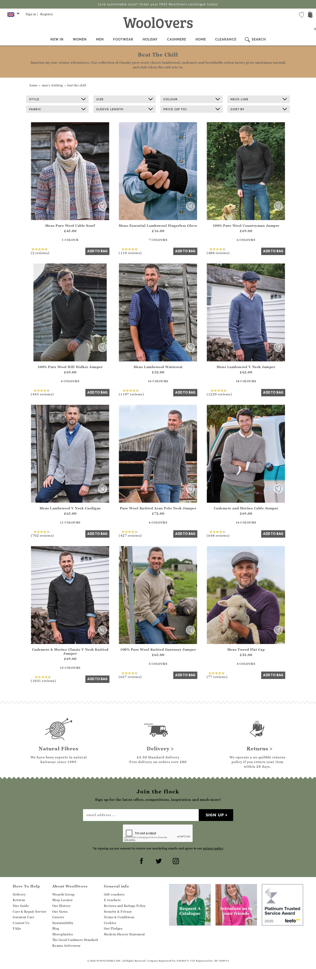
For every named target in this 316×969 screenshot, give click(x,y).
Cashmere (176, 39)
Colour (170, 99)
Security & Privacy (118, 911)
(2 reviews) (40, 253)
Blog (55, 928)
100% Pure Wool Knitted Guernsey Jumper (158, 649)
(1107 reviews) (131, 394)
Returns (19, 900)
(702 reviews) (42, 535)
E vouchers (112, 900)
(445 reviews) (42, 394)
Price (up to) (175, 109)
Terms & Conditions (119, 917)
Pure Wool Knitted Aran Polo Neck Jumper (158, 508)
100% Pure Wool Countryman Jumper (246, 225)
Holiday (150, 39)
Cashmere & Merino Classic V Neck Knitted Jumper (70, 651)
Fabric (35, 109)
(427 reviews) (130, 535)
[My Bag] (310, 15)
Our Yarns (60, 911)
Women (80, 39)
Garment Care (23, 917)
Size (100, 99)
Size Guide (21, 906)
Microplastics (62, 934)
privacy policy (213, 848)
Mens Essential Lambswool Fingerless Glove (158, 225)
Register (46, 14)
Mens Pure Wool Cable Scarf (70, 225)
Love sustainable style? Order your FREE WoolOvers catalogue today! (158, 4)
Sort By (237, 109)
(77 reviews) (217, 677)
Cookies (110, 923)
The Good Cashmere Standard (75, 940)
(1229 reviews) (219, 394)
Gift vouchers (114, 894)
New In (57, 39)
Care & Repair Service (29, 911)
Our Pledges (113, 928)
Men (100, 39)
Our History (61, 906)
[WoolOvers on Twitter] (158, 860)
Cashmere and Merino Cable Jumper (246, 508)
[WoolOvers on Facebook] (141, 860)
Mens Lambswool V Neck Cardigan (70, 508)
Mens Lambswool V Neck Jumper (246, 367)
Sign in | (32, 14)
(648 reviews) (218, 535)
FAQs (17, 928)
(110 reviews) (130, 253)
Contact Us (21, 923)
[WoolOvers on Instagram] (175, 860)
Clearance (225, 39)
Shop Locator (62, 900)
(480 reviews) (218, 253)
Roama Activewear (66, 945)
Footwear (123, 39)
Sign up (215, 815)
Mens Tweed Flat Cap (246, 649)
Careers (58, 917)
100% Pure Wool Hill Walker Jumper (70, 367)
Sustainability (63, 923)
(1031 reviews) (43, 680)
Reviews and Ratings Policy (125, 906)
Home (200, 39)
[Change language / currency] (12, 15)
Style (34, 99)
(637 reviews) (130, 677)
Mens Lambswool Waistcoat (158, 367)
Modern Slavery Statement (124, 934)
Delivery (19, 894)
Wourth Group (63, 894)
